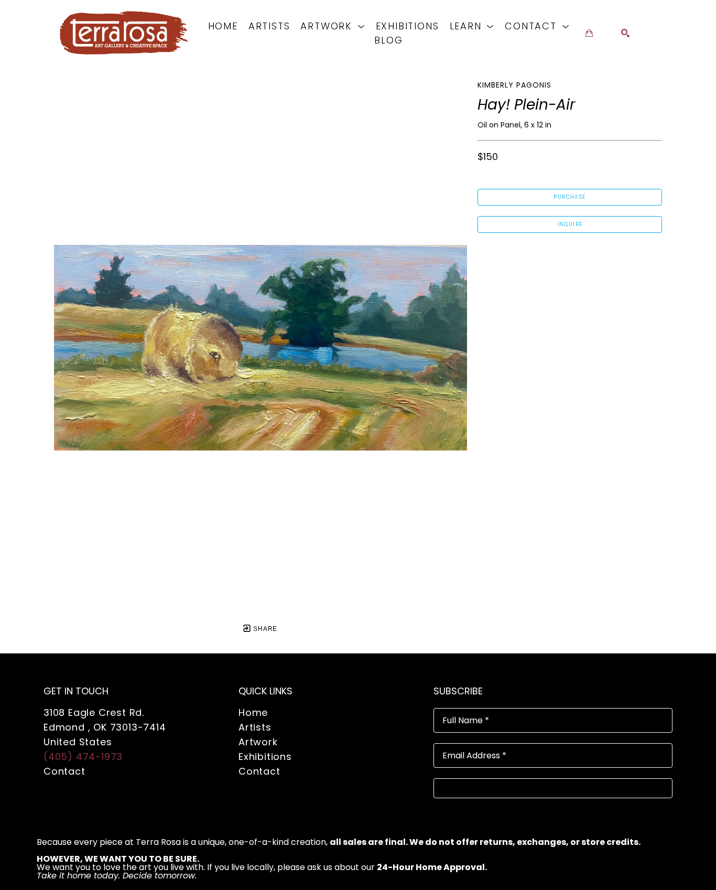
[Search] (625, 33)
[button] (332, 26)
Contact (64, 771)
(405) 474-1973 (83, 756)
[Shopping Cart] (589, 33)
